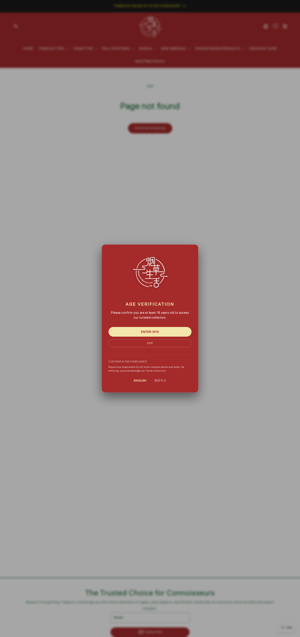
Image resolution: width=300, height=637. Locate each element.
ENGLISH (140, 381)
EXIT (150, 343)
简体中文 (160, 381)
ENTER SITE (150, 332)
